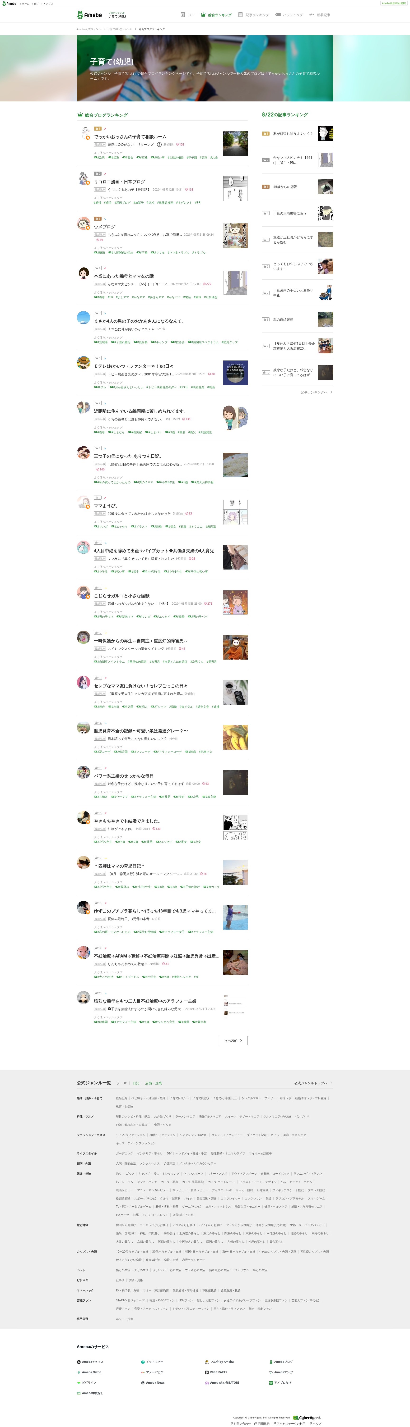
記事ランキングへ (314, 392)
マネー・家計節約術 (156, 1290)
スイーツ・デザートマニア (242, 1116)
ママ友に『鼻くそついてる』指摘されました (141, 558)
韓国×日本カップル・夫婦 (201, 1251)
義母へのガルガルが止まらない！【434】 (139, 603)
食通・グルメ (162, 1125)
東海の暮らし (320, 1233)
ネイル (275, 1135)
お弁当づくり (162, 1116)
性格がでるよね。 (121, 828)
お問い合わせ (242, 1423)
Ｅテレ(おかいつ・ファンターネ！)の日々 (134, 366)
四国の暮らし (214, 1242)
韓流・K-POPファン (162, 1300)
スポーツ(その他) (145, 1198)
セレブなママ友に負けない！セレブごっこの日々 (141, 685)
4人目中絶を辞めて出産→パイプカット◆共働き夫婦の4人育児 (154, 550)
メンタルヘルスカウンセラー (197, 1163)
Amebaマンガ (283, 1372)
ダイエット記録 (257, 1135)
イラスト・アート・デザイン (258, 1182)
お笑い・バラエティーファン (191, 1309)
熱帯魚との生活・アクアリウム (229, 1270)
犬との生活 (141, 1270)
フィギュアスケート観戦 (288, 1190)
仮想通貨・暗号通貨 (185, 1290)
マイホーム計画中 (260, 1153)
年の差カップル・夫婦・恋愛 (277, 1251)
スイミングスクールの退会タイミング (136, 648)
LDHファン (186, 1300)
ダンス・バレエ (147, 1182)
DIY (169, 1153)
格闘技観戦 (123, 1198)
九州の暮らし (235, 1242)
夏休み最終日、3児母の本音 (128, 918)
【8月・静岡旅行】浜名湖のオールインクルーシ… (145, 873)
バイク (188, 1198)
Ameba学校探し (92, 1393)
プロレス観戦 (316, 1190)
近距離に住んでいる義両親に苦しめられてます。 (141, 411)
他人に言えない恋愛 (129, 1260)
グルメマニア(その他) (277, 1116)
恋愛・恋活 (171, 1260)
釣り (119, 1174)
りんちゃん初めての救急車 (128, 964)
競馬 (136, 1215)
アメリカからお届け (239, 1225)
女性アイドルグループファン (242, 1300)
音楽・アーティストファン (151, 1309)
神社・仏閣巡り (150, 1233)
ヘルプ (317, 1423)
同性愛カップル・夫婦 (314, 1251)
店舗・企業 (153, 1083)
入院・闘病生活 (126, 1163)
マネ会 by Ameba (222, 1362)
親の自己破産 (283, 319)
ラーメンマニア (185, 1116)
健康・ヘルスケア (276, 1206)
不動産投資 (209, 1290)
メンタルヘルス (150, 1163)
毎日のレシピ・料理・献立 (133, 1116)
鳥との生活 (260, 1270)
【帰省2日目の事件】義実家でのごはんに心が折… (145, 464)
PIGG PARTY (218, 1372)
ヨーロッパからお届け (154, 1225)
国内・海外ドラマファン (229, 1309)
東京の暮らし (254, 1233)
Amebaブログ (283, 1362)
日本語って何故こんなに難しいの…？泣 (137, 738)
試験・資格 (136, 1280)
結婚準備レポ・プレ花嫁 (310, 1098)
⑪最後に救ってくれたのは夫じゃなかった (139, 513)
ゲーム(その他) (191, 1206)
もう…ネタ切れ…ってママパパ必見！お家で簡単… (145, 234)
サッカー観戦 (244, 1190)
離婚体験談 (153, 1260)
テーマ (122, 1083)
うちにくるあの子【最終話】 (129, 189)
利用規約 (264, 1423)
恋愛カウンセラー (193, 1260)
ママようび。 (107, 505)
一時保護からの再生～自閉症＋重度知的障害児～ (141, 640)
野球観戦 (262, 1190)
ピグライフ (89, 1383)
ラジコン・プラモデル (289, 1198)
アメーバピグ (154, 1372)
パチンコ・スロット (155, 1215)
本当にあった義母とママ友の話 (124, 276)
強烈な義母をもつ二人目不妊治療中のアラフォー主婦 (145, 1001)
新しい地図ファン (208, 1300)
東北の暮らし (211, 1233)
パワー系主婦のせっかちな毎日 (124, 776)
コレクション (253, 1198)
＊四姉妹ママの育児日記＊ (119, 866)
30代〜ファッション (162, 1135)
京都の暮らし (145, 1242)
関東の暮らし (233, 1233)
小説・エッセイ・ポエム (296, 1182)
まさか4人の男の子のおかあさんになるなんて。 (140, 321)
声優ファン (123, 1309)
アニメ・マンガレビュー (152, 1190)
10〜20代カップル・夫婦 (132, 1251)
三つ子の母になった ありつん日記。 (128, 456)
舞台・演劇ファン (260, 1309)
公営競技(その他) (183, 1215)
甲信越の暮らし (277, 1233)
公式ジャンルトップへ (310, 1083)
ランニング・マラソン (308, 1174)
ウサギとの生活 (195, 1270)
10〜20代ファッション (130, 1135)
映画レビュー (124, 1190)
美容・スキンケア (294, 1135)
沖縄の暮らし (257, 1242)
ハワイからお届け (210, 1225)
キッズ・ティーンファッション (136, 1143)
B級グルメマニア (210, 1116)
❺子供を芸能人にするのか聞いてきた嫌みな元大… (145, 1009)
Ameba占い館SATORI (224, 1383)
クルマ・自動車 (170, 1198)
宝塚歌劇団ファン (276, 1300)
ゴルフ (130, 1174)
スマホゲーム (316, 1198)
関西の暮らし (166, 1242)
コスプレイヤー (231, 1198)
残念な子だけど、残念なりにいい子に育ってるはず (146, 783)
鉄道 (268, 1198)
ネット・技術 (124, 1319)
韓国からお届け (126, 1225)
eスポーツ (122, 1215)
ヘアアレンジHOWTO (193, 1135)
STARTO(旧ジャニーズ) (130, 1300)
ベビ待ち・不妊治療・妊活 (148, 1098)
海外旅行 (169, 1233)
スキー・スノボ (217, 1174)
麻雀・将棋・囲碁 (166, 1206)
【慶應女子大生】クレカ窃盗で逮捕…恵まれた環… (145, 693)
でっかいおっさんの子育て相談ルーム (130, 136)
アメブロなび (282, 1383)
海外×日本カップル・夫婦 (238, 1251)
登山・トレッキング (166, 1174)
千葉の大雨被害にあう (290, 213)
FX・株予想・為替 (127, 1290)
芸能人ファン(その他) (305, 1300)
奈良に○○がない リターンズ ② (135, 144)
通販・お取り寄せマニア (307, 1206)
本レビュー (179, 1190)
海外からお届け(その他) (271, 1225)
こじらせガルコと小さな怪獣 (121, 595)
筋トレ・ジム (124, 1182)
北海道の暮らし (189, 1233)
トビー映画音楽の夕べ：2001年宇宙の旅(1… (141, 374)
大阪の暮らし (124, 1242)
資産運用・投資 (231, 1290)
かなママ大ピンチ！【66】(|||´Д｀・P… (138, 284)
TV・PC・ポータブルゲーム (133, 1206)
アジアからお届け (183, 1225)
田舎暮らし (277, 1242)
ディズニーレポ (222, 1190)
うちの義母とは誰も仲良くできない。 (136, 419)
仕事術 (120, 1280)
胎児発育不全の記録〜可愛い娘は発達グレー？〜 (141, 731)
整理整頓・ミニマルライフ (228, 1153)
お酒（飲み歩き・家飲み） (133, 1125)
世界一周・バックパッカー (307, 1225)
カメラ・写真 (169, 1182)
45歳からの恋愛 (285, 186)
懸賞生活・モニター (248, 1206)
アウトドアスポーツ (244, 1174)
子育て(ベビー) (179, 1098)
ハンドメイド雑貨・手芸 (191, 1153)
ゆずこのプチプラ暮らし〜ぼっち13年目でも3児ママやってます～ (157, 911)
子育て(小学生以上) (225, 1098)
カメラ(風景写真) (193, 1182)
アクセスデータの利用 (291, 1423)
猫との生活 (123, 1270)
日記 (136, 1083)
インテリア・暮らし (150, 1153)
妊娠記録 (121, 1098)
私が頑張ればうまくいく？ (293, 133)
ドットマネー (154, 1362)
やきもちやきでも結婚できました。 (128, 821)
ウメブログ (104, 226)
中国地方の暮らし (190, 1242)
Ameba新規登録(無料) (394, 3)
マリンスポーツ (193, 1174)
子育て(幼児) (112, 61)
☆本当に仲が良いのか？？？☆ (131, 329)
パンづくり (302, 1116)
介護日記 (169, 1163)
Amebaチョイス (92, 1362)
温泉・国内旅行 (126, 1233)
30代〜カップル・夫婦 (166, 1251)
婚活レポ (285, 1098)
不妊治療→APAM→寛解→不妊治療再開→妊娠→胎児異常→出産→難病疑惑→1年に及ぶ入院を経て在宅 (192, 956)
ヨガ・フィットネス (218, 1206)
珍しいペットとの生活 (167, 1270)
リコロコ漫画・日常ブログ (119, 181)
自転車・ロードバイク (275, 1174)
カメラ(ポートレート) (222, 1182)
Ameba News (155, 1383)
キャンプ (144, 1174)
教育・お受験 (124, 1106)
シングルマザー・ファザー (259, 1098)
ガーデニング (124, 1153)
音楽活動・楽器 (207, 1198)
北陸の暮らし (299, 1233)
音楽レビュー (199, 1190)
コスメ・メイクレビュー (227, 1135)
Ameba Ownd (91, 1372)
